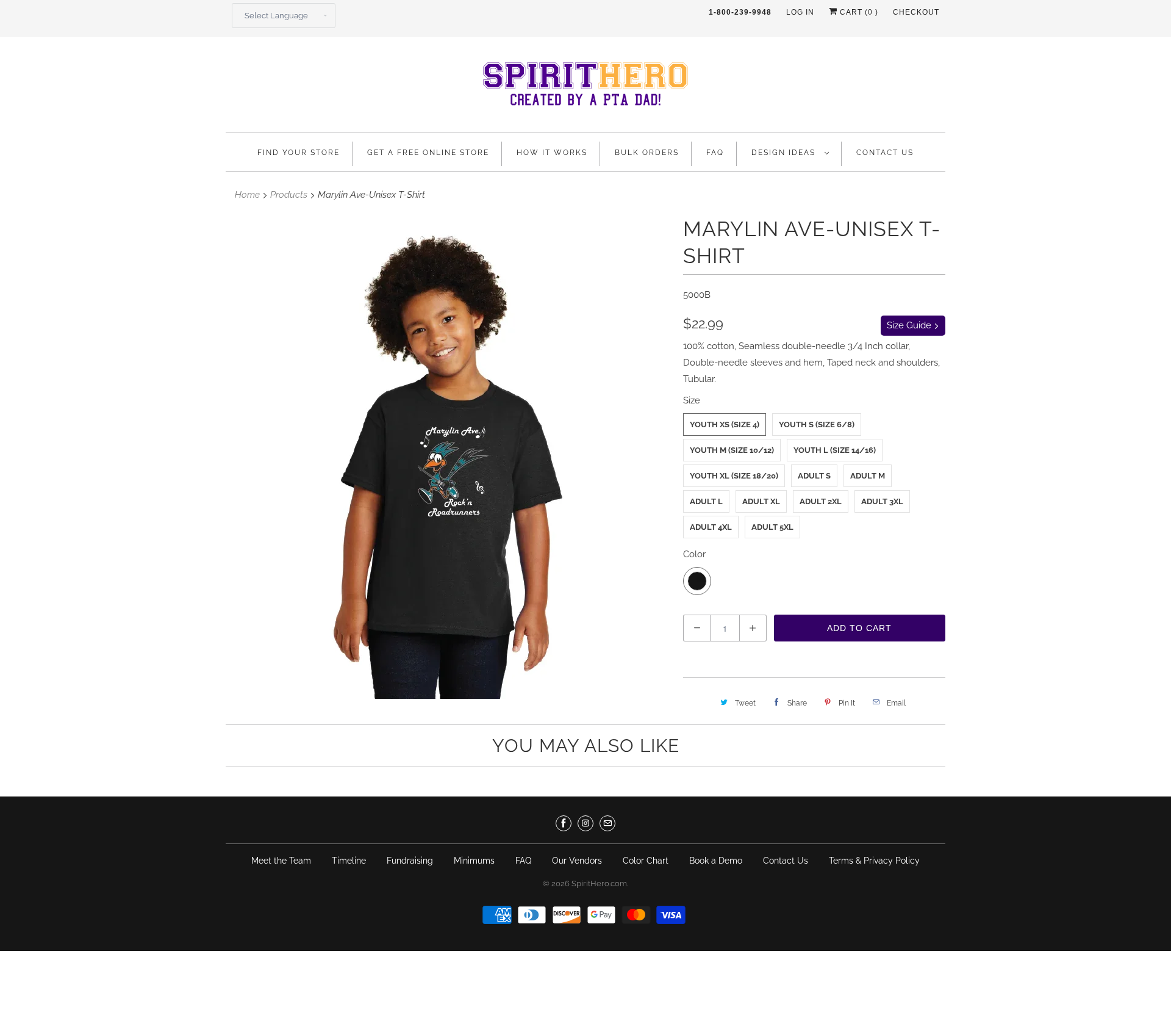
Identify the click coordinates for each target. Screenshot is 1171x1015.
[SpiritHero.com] (585, 88)
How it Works (552, 152)
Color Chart (645, 860)
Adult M (867, 475)
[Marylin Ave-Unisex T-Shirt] (448, 457)
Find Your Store (298, 152)
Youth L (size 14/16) (834, 450)
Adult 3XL (882, 501)
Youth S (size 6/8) (816, 424)
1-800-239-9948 (740, 12)
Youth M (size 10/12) (732, 450)
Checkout (916, 12)
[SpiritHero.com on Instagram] (585, 823)
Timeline (349, 860)
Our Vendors (577, 860)
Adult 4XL (711, 527)
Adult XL (761, 501)
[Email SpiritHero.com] (607, 823)
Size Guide (910, 325)
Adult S (814, 475)
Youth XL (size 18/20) (734, 475)
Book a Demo (715, 860)
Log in (800, 12)
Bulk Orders (647, 152)
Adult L (706, 501)
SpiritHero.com (599, 883)
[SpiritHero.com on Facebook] (563, 823)
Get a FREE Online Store (428, 152)
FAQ (715, 152)
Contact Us (885, 152)
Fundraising (410, 860)
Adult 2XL (821, 501)
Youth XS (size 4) (724, 424)
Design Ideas (784, 152)
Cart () (857, 12)
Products (288, 194)
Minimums (474, 860)
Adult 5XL (772, 527)
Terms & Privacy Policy (874, 860)
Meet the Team (281, 860)
